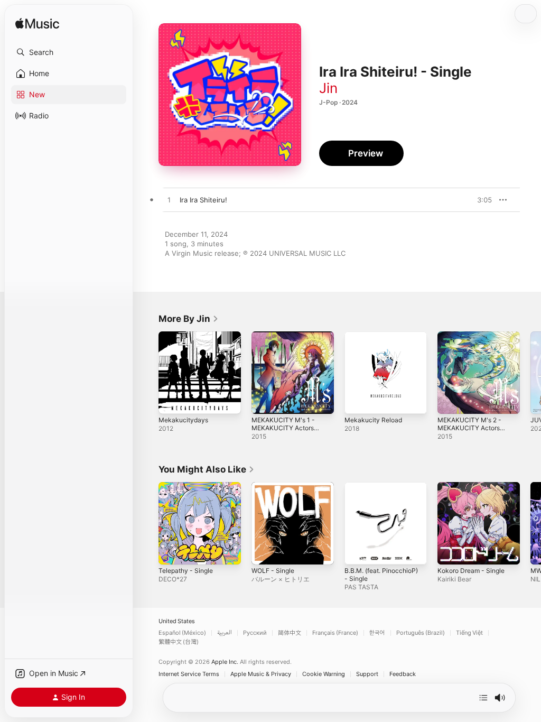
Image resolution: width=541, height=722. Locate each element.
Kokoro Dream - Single (471, 571)
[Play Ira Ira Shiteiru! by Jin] (169, 200)
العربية (224, 633)
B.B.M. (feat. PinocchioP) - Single (381, 574)
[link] (188, 319)
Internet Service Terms (188, 674)
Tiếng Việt (469, 633)
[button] (69, 52)
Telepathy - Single (185, 571)
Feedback (402, 674)
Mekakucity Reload (373, 420)
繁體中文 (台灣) (178, 642)
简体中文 (289, 633)
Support (367, 674)
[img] (37, 24)
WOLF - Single (272, 571)
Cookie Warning (323, 674)
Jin (328, 88)
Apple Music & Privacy (260, 674)
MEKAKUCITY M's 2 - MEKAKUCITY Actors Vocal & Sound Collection (469, 432)
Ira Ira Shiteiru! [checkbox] (203, 200)
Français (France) (335, 633)
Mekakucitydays (183, 420)
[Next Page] (530, 372)
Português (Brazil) (420, 633)
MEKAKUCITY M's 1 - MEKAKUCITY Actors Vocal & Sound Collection (283, 432)
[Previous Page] (148, 372)
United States (176, 621)
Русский (255, 633)
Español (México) (182, 633)
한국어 (377, 633)
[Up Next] (483, 697)
